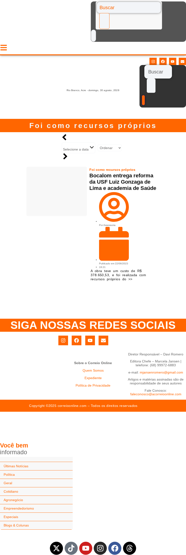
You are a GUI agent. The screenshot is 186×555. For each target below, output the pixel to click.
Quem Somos (93, 370)
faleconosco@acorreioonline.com (155, 394)
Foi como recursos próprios (93, 126)
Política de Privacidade (93, 385)
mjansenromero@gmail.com (161, 372)
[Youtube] (172, 61)
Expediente (93, 378)
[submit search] (104, 21)
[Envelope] (182, 61)
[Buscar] (129, 7)
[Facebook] (163, 61)
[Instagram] (153, 61)
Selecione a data (76, 149)
